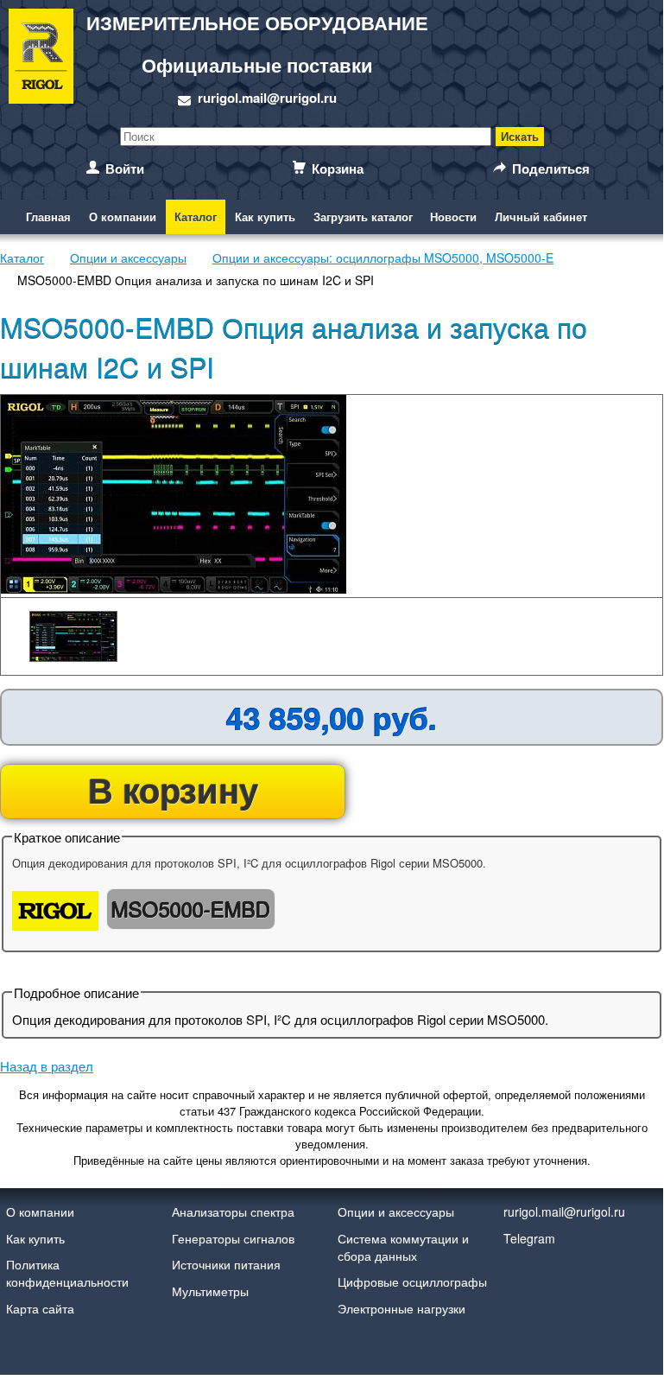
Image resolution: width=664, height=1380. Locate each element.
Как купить (265, 216)
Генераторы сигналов (233, 1238)
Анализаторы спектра (233, 1211)
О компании (122, 216)
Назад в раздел (46, 1066)
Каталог (195, 216)
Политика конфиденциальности (67, 1273)
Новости (453, 216)
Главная (48, 216)
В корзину (173, 789)
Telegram (529, 1238)
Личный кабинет (541, 216)
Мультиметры (210, 1291)
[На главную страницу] (41, 59)
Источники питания (226, 1264)
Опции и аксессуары (396, 1211)
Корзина (338, 168)
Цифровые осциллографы (412, 1281)
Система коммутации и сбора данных (403, 1247)
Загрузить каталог (363, 216)
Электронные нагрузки (401, 1308)
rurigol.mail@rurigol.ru (267, 97)
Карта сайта (40, 1308)
